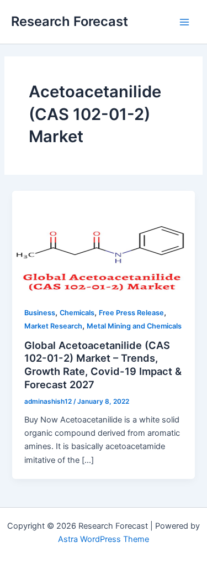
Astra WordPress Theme (103, 539)
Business (39, 313)
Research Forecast (69, 21)
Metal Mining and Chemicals (134, 326)
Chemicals (77, 313)
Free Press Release (131, 313)
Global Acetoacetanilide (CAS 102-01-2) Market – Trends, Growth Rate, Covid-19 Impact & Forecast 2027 (103, 364)
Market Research (53, 326)
